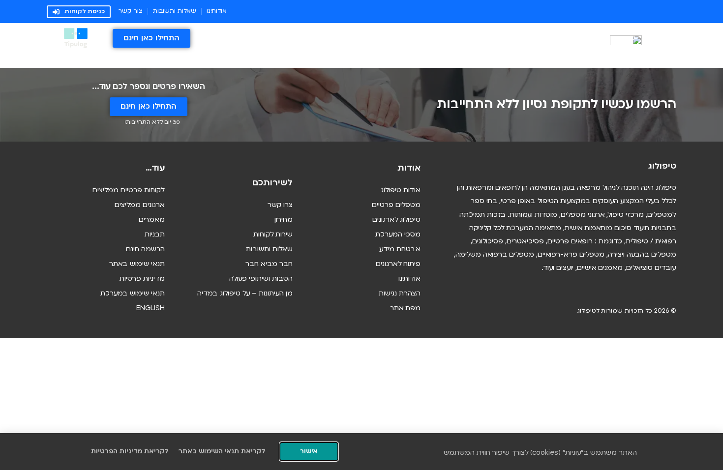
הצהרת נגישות (400, 294)
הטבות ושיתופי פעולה (261, 279)
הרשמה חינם (145, 249)
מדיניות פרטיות (142, 279)
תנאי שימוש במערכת (132, 294)
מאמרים (152, 220)
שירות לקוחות (273, 235)
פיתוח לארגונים (398, 264)
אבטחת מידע (400, 249)
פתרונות (623, 38)
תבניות (155, 235)
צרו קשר (280, 205)
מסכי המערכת (398, 235)
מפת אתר (405, 308)
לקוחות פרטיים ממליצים (128, 190)
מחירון (518, 38)
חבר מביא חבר (269, 264)
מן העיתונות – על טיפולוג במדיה (245, 294)
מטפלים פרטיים (396, 205)
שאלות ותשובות (269, 249)
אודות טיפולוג (401, 190)
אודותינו (409, 279)
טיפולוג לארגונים (396, 220)
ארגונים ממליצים (140, 205)
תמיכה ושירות (569, 38)
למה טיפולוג (478, 38)
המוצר (666, 38)
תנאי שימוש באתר (137, 264)
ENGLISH (150, 308)
